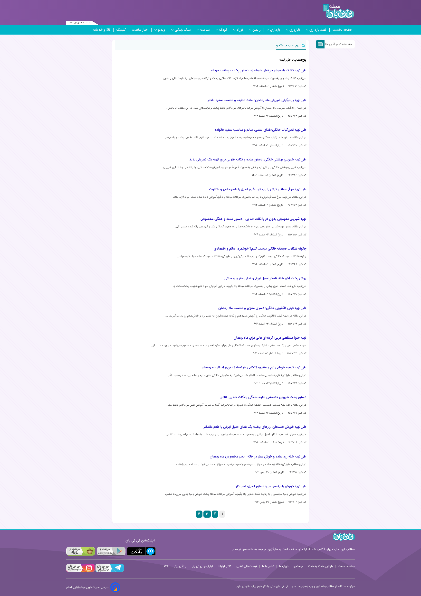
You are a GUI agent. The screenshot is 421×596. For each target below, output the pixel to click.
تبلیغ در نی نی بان (202, 566)
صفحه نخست (342, 30)
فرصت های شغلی (246, 566)
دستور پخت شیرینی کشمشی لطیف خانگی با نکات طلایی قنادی (263, 397)
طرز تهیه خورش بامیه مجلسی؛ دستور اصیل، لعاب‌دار (271, 486)
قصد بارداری (317, 30)
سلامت (205, 30)
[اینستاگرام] (80, 571)
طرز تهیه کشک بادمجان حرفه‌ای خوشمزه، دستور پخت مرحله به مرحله (258, 70)
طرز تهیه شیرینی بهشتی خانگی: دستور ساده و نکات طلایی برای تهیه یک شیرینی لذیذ (247, 159)
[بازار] (80, 551)
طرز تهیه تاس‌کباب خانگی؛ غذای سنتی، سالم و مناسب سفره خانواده (260, 130)
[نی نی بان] (338, 11)
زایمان (256, 30)
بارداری (275, 30)
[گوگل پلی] (110, 551)
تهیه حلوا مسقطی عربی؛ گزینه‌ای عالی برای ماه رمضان (270, 338)
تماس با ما (268, 566)
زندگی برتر (180, 566)
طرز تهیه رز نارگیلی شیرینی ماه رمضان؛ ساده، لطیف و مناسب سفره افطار (257, 100)
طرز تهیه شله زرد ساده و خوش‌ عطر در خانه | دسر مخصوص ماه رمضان (258, 456)
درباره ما (283, 566)
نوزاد (240, 30)
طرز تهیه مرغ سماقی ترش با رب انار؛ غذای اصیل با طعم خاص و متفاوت (257, 189)
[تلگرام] (109, 571)
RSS (166, 566)
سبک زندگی (183, 30)
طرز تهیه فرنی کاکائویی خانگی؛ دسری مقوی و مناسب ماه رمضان (262, 308)
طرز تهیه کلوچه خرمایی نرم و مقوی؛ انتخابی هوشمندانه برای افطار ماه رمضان (254, 367)
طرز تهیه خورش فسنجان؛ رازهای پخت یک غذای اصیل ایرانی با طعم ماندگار (255, 427)
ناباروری (294, 30)
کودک (223, 30)
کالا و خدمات (101, 30)
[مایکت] (141, 551)
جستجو (298, 566)
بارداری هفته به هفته (320, 566)
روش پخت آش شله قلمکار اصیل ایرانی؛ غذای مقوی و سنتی (265, 278)
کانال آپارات (224, 566)
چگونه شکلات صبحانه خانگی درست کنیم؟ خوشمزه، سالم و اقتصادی (260, 248)
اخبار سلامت (140, 30)
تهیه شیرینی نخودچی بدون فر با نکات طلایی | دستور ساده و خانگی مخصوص (253, 219)
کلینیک (121, 30)
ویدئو (161, 30)
